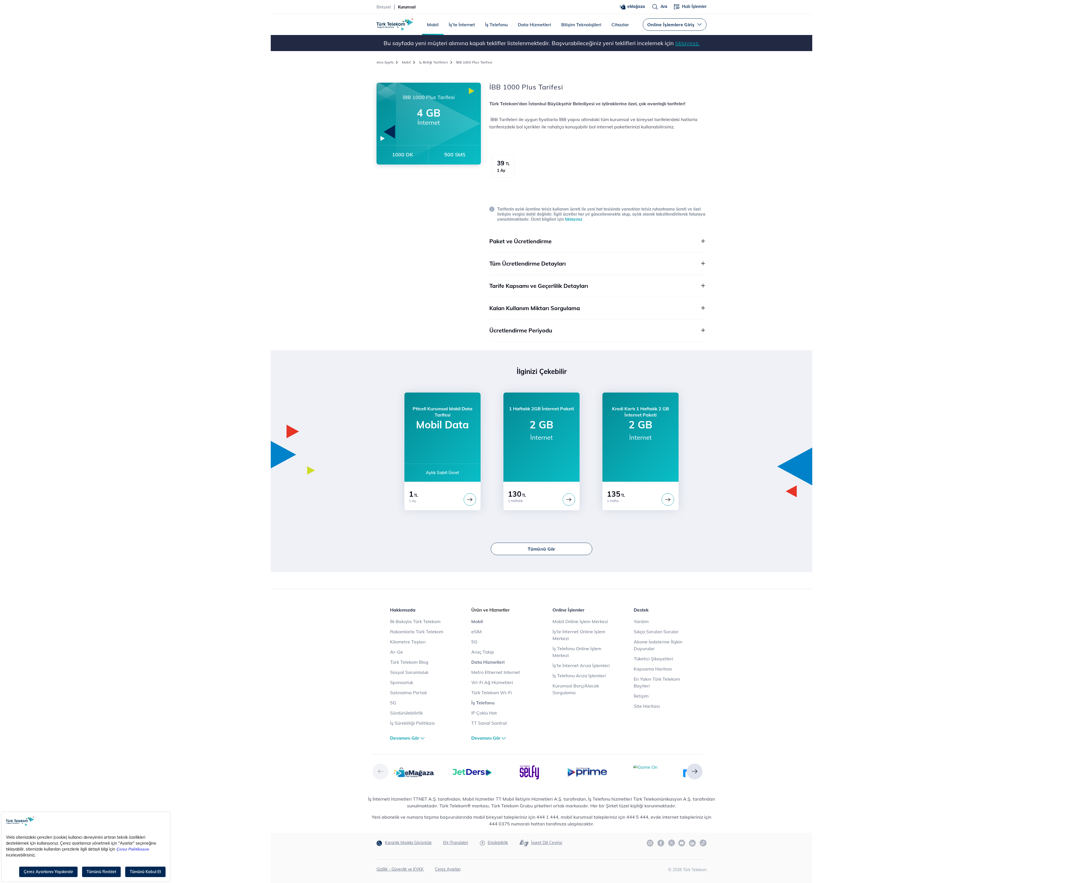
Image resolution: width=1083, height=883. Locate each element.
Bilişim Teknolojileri (581, 24)
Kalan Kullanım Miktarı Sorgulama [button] (534, 308)
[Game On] (645, 766)
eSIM (476, 631)
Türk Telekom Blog (409, 662)
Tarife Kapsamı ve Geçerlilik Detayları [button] (538, 285)
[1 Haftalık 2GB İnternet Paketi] (569, 499)
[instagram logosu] (650, 843)
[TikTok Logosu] (703, 843)
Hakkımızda (402, 610)
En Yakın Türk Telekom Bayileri (657, 682)
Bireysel (384, 7)
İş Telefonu (496, 24)
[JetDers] (472, 772)
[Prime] (587, 772)
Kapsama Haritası (653, 669)
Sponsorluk (401, 682)
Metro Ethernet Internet (495, 672)
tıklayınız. (687, 43)
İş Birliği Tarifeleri (433, 62)
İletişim (641, 696)
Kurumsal (407, 7)
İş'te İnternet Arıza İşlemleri (581, 665)
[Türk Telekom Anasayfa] (395, 24)
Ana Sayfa (385, 62)
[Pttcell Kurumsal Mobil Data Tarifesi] (470, 499)
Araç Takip (482, 652)
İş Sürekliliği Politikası (412, 723)
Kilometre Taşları (408, 642)
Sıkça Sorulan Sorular (656, 631)
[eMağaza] (414, 772)
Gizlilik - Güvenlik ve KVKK (400, 869)
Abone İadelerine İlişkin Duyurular (658, 645)
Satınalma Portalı (408, 692)
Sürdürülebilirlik (406, 713)
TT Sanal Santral (489, 723)
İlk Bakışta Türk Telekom (415, 621)
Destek (641, 610)
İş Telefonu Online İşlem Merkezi (576, 652)
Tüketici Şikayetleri (653, 658)
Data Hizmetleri (534, 24)
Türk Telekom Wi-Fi (491, 692)
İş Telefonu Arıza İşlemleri (579, 675)
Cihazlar (620, 24)
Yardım (641, 621)
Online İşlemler (568, 610)
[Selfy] (529, 772)
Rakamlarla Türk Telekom (416, 631)
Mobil (433, 24)
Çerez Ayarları (448, 869)
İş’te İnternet (462, 24)
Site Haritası (647, 706)
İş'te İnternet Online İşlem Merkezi (578, 635)
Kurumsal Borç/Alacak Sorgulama (575, 689)
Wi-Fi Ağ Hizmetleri (492, 682)
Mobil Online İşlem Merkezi (580, 621)
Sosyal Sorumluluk (409, 672)
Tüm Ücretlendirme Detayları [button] (527, 263)
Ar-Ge (396, 652)
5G (393, 702)
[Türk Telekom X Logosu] (671, 843)
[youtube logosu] (682, 843)
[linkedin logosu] (692, 843)
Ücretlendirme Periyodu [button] (520, 330)
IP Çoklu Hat (484, 713)
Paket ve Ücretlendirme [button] (520, 241)
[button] (380, 771)
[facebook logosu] (661, 843)
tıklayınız (573, 219)
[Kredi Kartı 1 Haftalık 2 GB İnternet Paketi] (668, 499)
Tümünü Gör (541, 549)
